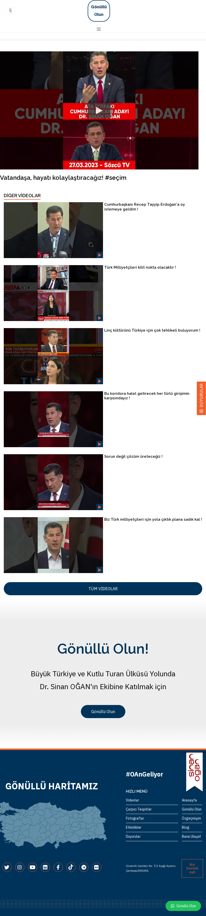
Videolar (132, 800)
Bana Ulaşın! (191, 836)
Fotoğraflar (135, 818)
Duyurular (133, 836)
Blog (185, 827)
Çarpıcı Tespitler (139, 809)
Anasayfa (189, 800)
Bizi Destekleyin (192, 868)
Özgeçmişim (191, 818)
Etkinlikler (133, 827)
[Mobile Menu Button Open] (98, 29)
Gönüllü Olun (99, 10)
